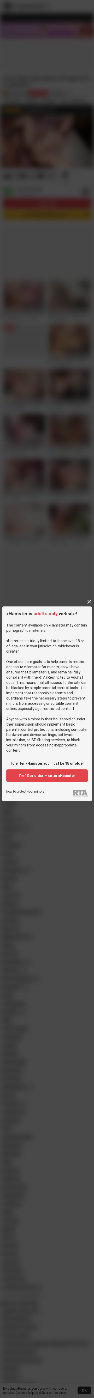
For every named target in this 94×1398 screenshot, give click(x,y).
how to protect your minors (25, 791)
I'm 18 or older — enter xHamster (47, 776)
